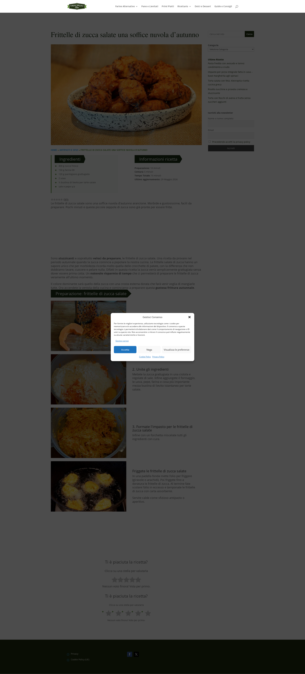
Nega (149, 349)
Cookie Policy (145, 356)
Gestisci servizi (122, 341)
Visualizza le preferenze (176, 349)
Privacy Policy (158, 356)
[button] (189, 317)
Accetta (125, 349)
